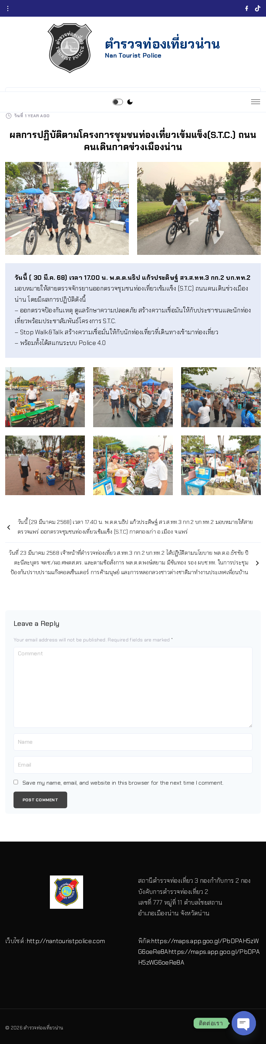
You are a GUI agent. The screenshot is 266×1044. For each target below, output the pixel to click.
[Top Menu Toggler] (255, 102)
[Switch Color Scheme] (130, 102)
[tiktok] (258, 8)
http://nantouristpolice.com (66, 941)
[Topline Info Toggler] (7, 8)
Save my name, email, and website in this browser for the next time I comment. (123, 782)
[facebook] (246, 8)
